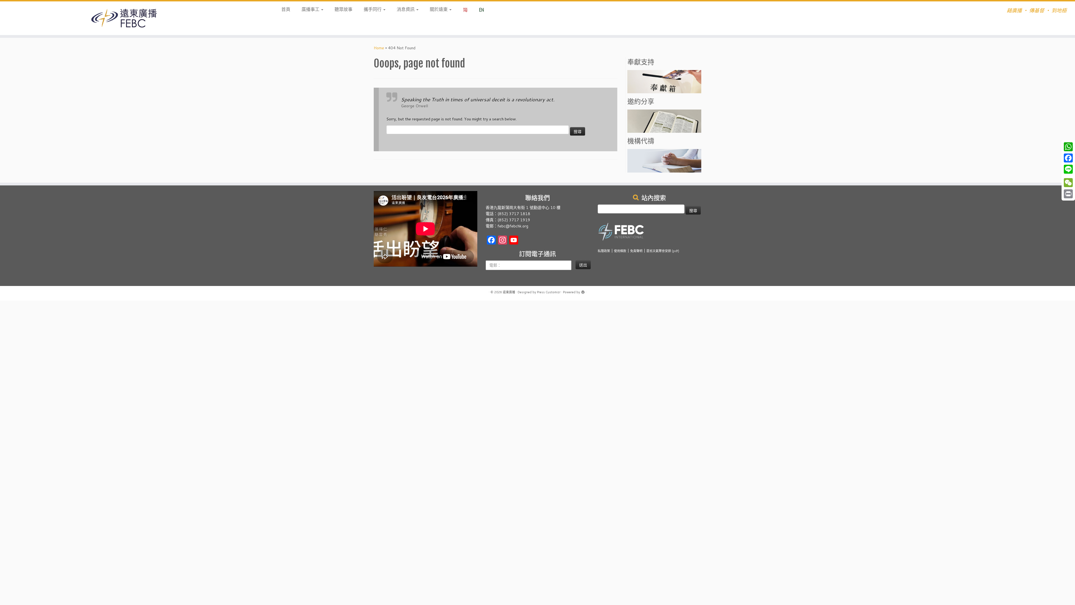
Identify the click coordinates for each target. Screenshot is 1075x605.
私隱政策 (604, 251)
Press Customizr (548, 292)
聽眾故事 (343, 9)
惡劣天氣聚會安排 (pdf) (662, 251)
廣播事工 (311, 9)
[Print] (1068, 193)
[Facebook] (1068, 158)
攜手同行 (373, 9)
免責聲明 (636, 251)
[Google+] (1068, 176)
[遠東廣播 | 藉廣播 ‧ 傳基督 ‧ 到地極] (124, 18)
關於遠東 (439, 9)
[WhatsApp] (1068, 146)
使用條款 (620, 251)
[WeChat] (1068, 182)
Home (379, 48)
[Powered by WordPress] (583, 291)
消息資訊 (406, 9)
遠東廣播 (509, 292)
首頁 (285, 9)
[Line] (1068, 169)
